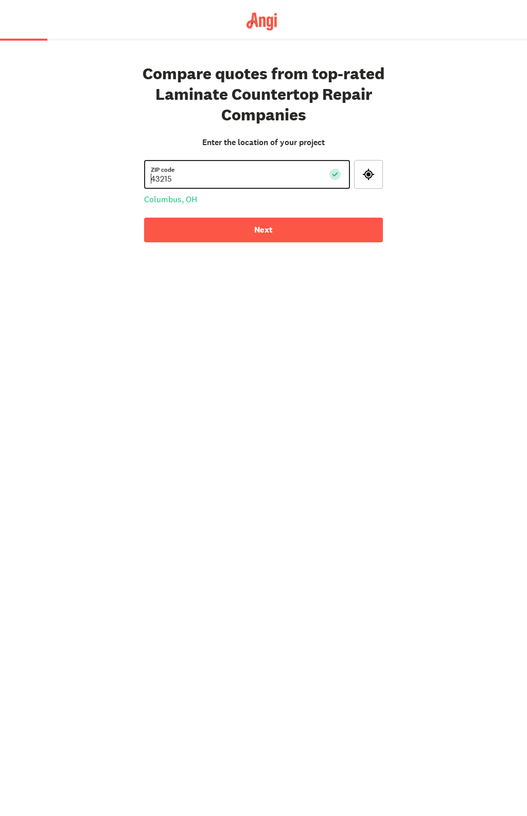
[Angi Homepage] (263, 21)
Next (263, 229)
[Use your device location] (368, 174)
